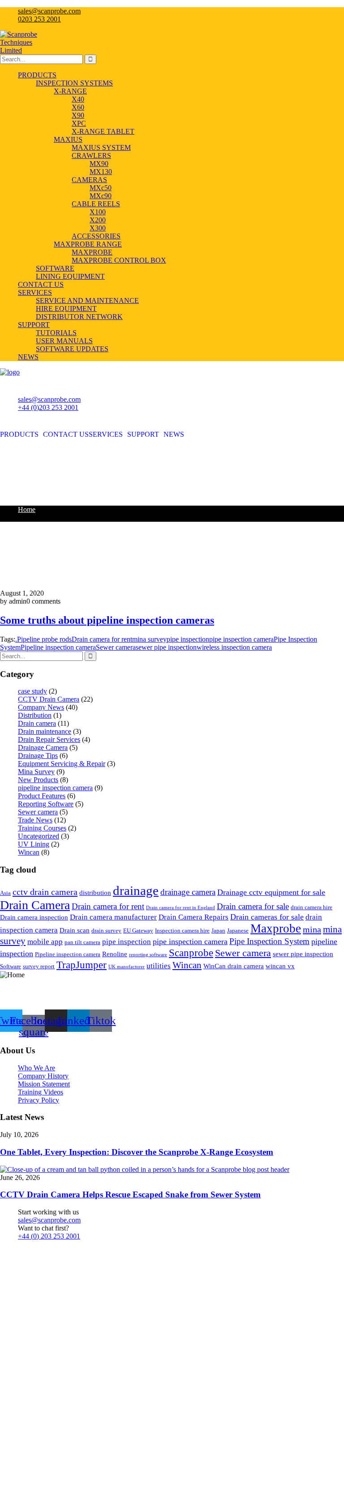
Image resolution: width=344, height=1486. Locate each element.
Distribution (35, 715)
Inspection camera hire (182, 930)
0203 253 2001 (39, 19)
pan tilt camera (82, 942)
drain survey (106, 930)
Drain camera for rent (102, 639)
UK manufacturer (126, 966)
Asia (5, 893)
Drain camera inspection (34, 917)
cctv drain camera (45, 892)
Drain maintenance (44, 731)
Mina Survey (36, 771)
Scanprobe (191, 952)
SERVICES (106, 434)
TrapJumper (81, 965)
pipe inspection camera (190, 941)
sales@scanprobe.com (49, 11)
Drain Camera (35, 905)
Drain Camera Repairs (193, 917)
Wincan (28, 852)
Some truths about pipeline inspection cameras (107, 620)
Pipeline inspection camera (58, 647)
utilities (158, 966)
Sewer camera (116, 647)
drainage (136, 890)
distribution (95, 892)
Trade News (35, 820)
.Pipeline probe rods (43, 639)
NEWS (173, 434)
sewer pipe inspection (166, 647)
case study (32, 691)
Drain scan (75, 930)
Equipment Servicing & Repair (61, 763)
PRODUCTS (19, 434)
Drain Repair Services (49, 739)
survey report (39, 966)
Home (26, 509)
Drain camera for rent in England (180, 907)
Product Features (41, 796)
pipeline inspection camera (55, 788)
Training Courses (42, 828)
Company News (41, 707)
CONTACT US (66, 434)
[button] (21, 434)
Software (10, 966)
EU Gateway (138, 930)
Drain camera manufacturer (113, 917)
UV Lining (33, 844)
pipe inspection (188, 639)
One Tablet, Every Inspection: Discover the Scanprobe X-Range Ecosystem (136, 1152)
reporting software (148, 954)
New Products (38, 779)
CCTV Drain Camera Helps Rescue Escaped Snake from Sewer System (130, 1194)
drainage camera (187, 892)
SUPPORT (143, 434)
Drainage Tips (38, 755)
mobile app (45, 941)
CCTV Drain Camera (48, 699)
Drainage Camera (43, 747)
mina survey (149, 639)
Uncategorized (38, 836)
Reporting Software (45, 804)
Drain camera (37, 723)
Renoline (114, 954)
